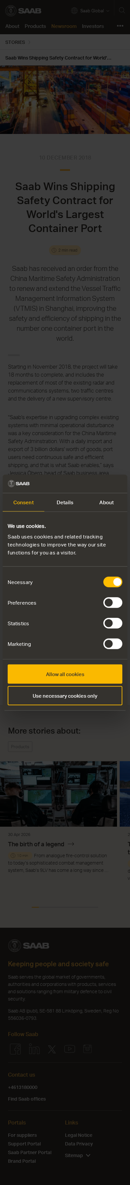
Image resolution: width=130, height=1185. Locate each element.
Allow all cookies (65, 673)
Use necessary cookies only (65, 695)
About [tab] (106, 502)
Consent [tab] (23, 502)
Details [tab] (65, 502)
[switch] (112, 602)
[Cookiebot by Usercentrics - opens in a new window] (93, 483)
